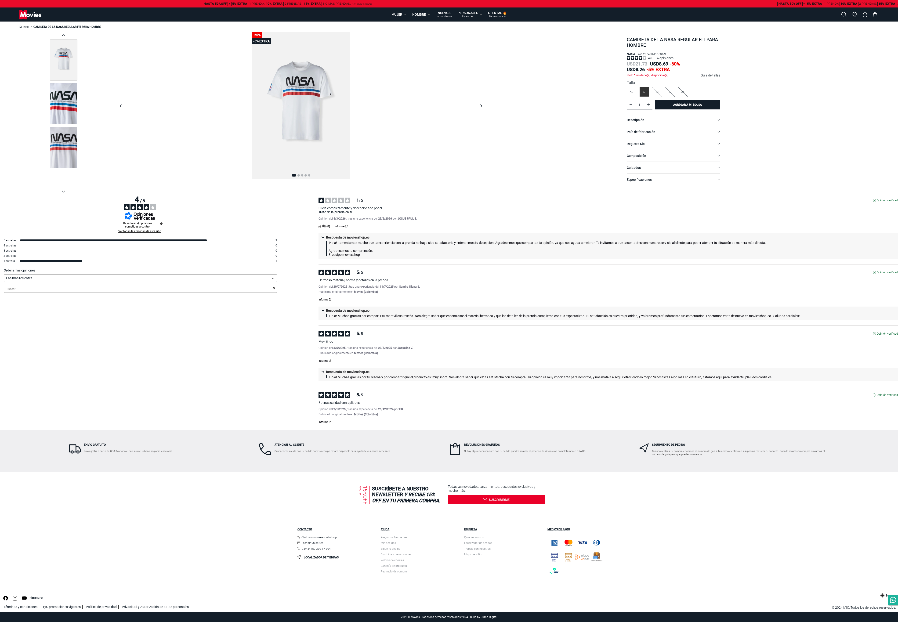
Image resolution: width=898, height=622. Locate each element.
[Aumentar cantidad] (648, 104)
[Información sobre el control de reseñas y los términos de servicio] (161, 223)
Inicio (26, 27)
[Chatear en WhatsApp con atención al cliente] (893, 600)
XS (632, 92)
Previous (120, 105)
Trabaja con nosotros (477, 548)
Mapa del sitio (473, 554)
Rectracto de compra (394, 571)
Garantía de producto (394, 566)
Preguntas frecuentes (394, 537)
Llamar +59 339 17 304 (316, 548)
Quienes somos (474, 537)
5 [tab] (309, 175)
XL (684, 92)
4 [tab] (305, 175)
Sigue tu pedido (390, 548)
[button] (399, 14)
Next (481, 105)
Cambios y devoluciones (396, 554)
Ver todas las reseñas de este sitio (139, 231)
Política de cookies (392, 560)
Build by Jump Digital (483, 617)
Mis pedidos (388, 543)
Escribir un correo (312, 543)
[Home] (30, 14)
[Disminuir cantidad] (631, 104)
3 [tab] (302, 175)
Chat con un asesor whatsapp (319, 537)
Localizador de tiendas (321, 557)
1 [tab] (294, 175)
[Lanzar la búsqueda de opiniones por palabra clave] (274, 288)
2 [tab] (298, 175)
